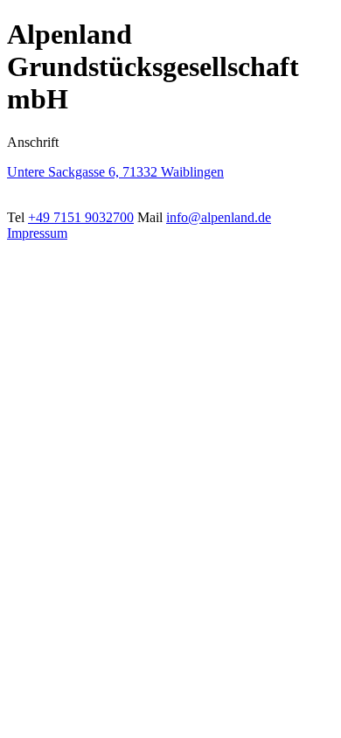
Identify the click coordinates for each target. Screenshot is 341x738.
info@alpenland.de (218, 217)
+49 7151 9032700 (81, 217)
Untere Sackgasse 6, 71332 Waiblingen (115, 171)
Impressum (37, 233)
